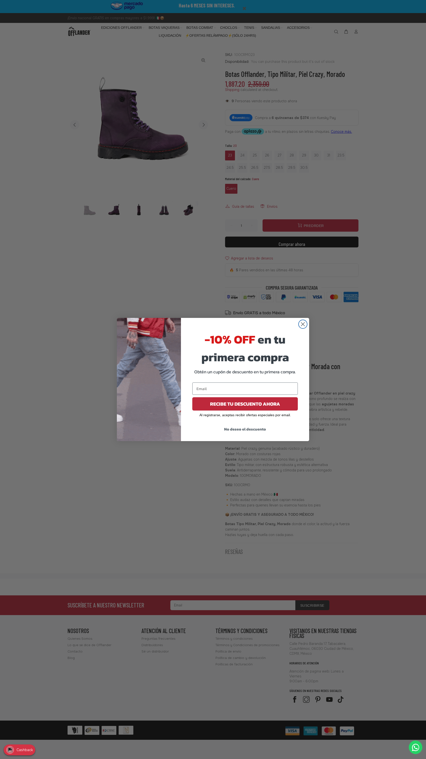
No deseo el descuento (245, 429)
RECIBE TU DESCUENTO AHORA (245, 404)
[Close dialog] (303, 324)
